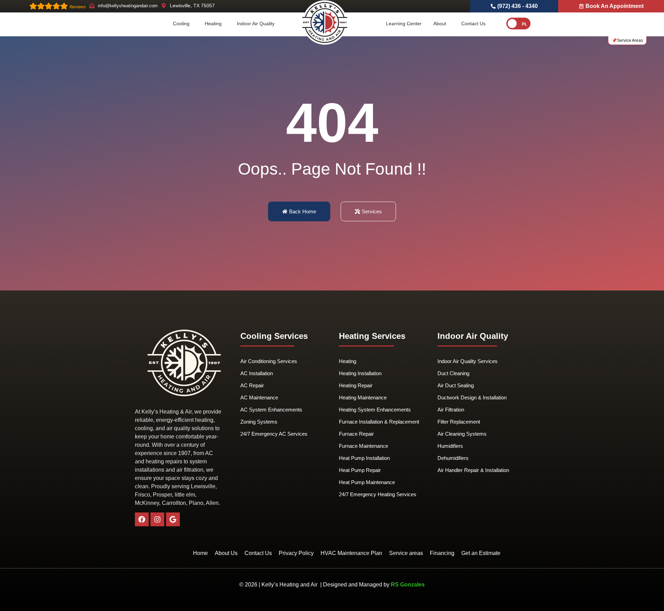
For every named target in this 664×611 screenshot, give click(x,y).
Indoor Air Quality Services (467, 361)
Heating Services (372, 336)
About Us (226, 553)
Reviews (78, 7)
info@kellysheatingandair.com (128, 5)
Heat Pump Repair (360, 470)
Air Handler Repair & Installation (473, 470)
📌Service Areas (627, 40)
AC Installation (256, 373)
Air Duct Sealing (455, 385)
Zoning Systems (258, 422)
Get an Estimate (480, 553)
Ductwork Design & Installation (472, 397)
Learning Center (404, 23)
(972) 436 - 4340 (517, 6)
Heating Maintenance (363, 397)
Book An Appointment (614, 6)
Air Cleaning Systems (462, 434)
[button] (182, 23)
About (439, 23)
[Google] (173, 519)
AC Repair (252, 385)
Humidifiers (450, 446)
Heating (213, 23)
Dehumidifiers (453, 458)
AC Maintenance (259, 397)
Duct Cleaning (453, 373)
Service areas (406, 553)
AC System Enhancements (271, 410)
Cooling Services (274, 336)
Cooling (181, 23)
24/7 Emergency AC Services (273, 434)
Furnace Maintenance (363, 446)
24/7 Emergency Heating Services (377, 494)
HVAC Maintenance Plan (351, 553)
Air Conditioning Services (268, 361)
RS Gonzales (408, 584)
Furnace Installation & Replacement (379, 422)
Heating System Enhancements (375, 410)
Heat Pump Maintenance (367, 482)
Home (200, 553)
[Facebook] (142, 519)
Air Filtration (450, 410)
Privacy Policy (296, 553)
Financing (442, 553)
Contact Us (473, 23)
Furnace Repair (356, 434)
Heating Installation (360, 373)
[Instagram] (157, 519)
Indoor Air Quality (256, 23)
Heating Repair (355, 385)
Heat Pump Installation (364, 458)
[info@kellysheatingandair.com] (91, 5)
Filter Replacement (458, 422)
